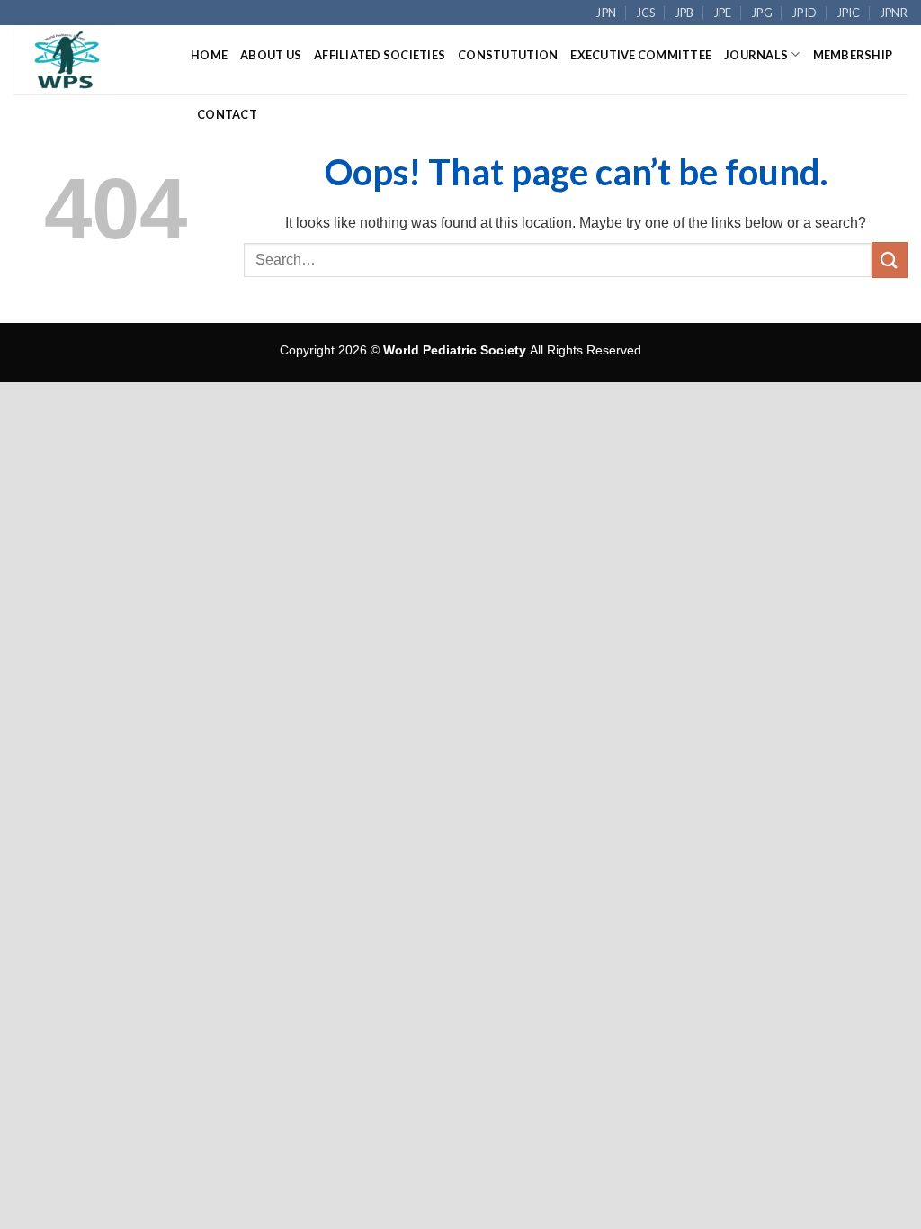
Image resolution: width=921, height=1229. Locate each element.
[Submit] (890, 259)
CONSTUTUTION (508, 55)
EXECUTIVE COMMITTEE (640, 55)
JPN (606, 12)
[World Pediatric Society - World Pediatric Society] (88, 59)
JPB (684, 12)
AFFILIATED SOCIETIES (379, 55)
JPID (804, 12)
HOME (209, 55)
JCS (646, 12)
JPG (762, 12)
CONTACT (227, 114)
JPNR (894, 12)
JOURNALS (756, 55)
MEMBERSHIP (853, 55)
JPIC (849, 12)
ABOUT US (270, 55)
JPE (723, 12)
